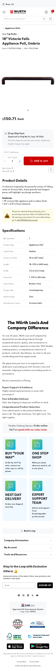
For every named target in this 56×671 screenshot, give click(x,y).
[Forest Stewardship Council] (14, 636)
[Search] (44, 18)
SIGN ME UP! (45, 585)
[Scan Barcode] (50, 18)
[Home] (18, 12)
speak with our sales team (32, 430)
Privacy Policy (21, 662)
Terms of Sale (34, 662)
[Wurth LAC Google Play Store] (39, 646)
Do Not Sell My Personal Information (28, 666)
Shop (9, 34)
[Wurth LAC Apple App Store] (15, 646)
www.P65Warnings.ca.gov (27, 220)
